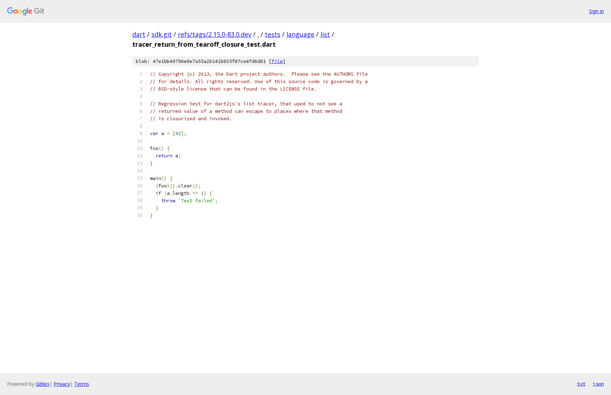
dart (138, 34)
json (598, 384)
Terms (81, 384)
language (300, 34)
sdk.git (161, 34)
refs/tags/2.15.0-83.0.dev (214, 34)
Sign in (596, 11)
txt (581, 384)
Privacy (62, 384)
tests (272, 34)
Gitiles (43, 384)
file (277, 61)
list (325, 34)
